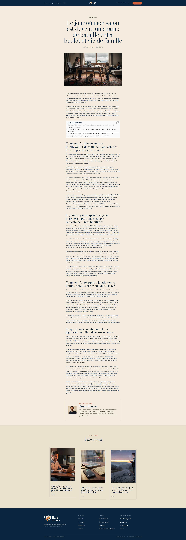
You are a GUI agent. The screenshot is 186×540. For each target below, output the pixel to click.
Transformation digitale (107, 529)
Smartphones (103, 519)
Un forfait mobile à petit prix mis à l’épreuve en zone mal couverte (122, 490)
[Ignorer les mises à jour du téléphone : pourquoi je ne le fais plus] (93, 466)
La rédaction (124, 525)
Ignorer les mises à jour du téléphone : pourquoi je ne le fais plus (92, 490)
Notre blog (93, 17)
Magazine (59, 3)
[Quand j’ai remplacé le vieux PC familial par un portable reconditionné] (63, 464)
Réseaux (102, 525)
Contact (65, 3)
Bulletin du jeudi (125, 519)
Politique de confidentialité (134, 536)
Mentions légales (120, 536)
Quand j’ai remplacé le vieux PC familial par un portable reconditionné (62, 488)
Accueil (45, 3)
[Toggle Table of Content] (117, 122)
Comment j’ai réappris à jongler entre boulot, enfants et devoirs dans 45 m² (90, 133)
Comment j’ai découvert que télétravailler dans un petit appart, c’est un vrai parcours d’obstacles (91, 126)
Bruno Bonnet (90, 47)
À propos (52, 3)
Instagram (123, 522)
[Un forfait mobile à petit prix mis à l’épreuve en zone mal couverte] (123, 466)
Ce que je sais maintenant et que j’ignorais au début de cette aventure (88, 136)
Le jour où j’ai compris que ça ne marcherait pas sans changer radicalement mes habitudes (92, 130)
